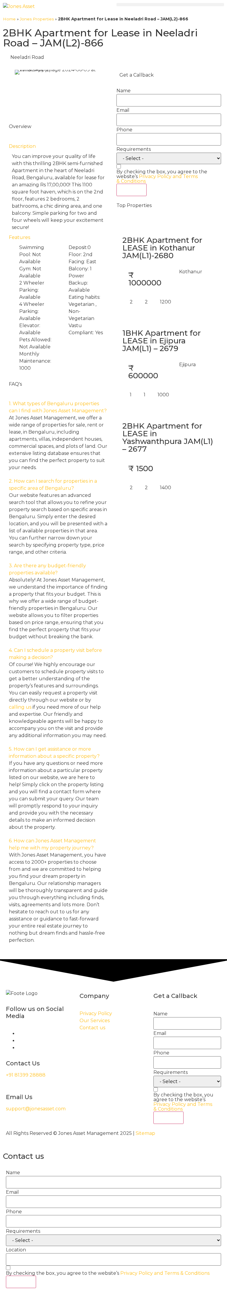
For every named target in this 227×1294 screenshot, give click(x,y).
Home (9, 19)
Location (16, 1250)
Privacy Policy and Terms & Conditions (157, 179)
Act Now (131, 190)
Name (123, 90)
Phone (124, 129)
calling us (20, 707)
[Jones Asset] (19, 6)
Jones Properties (37, 19)
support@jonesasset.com (36, 1109)
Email (122, 110)
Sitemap (145, 1133)
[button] (170, 4)
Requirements (133, 149)
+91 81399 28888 (26, 1075)
